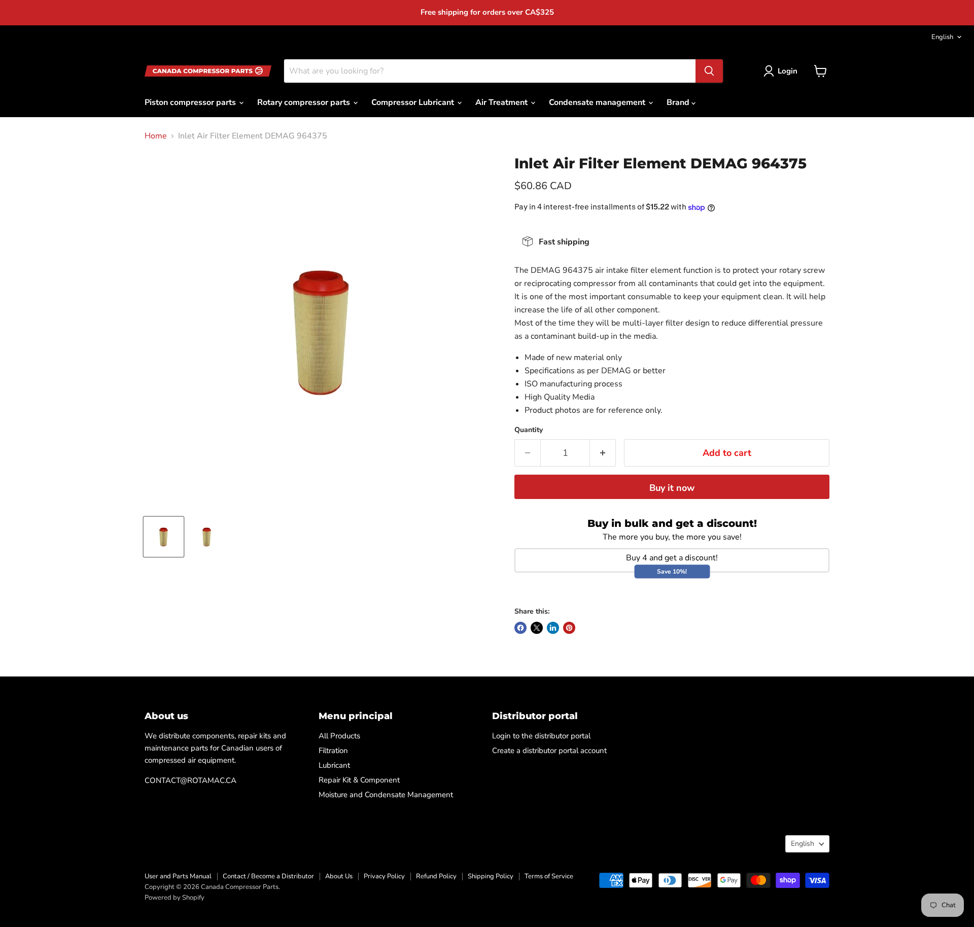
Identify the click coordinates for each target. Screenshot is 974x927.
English (942, 37)
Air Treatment (502, 102)
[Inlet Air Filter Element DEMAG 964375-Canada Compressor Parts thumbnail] (164, 537)
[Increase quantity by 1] (603, 453)
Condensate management (598, 102)
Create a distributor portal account (549, 750)
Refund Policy (436, 876)
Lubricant (334, 765)
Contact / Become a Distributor (268, 876)
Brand (679, 102)
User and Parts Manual (178, 876)
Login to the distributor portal (541, 736)
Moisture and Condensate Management (386, 795)
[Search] (709, 71)
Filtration (333, 750)
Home (156, 135)
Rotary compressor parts (304, 102)
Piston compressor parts (191, 102)
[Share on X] (537, 628)
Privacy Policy (384, 876)
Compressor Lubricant (413, 102)
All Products (339, 736)
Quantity (528, 430)
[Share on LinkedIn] (553, 628)
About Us (339, 876)
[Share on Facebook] (520, 628)
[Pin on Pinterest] (569, 628)
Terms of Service (549, 876)
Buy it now (671, 488)
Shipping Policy (490, 876)
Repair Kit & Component (359, 780)
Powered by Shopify (174, 897)
